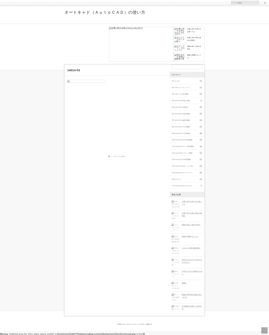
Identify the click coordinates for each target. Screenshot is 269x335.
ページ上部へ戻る (264, 330)
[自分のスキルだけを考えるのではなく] (176, 262)
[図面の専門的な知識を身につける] (176, 297)
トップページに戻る (118, 156)
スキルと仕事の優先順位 (191, 248)
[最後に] (176, 286)
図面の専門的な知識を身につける (192, 296)
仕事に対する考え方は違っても (192, 203)
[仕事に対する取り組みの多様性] (176, 216)
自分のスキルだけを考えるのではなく (192, 261)
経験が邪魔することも (190, 236)
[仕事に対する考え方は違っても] (141, 44)
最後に (184, 283)
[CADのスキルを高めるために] (176, 274)
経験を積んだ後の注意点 (191, 225)
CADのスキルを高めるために (192, 272)
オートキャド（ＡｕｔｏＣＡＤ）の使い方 (104, 12)
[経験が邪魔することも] (176, 239)
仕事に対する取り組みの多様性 (192, 214)
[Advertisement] (85, 44)
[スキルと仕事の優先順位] (176, 251)
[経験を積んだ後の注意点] (176, 228)
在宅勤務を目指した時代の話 (192, 307)
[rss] (265, 3)
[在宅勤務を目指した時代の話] (176, 309)
